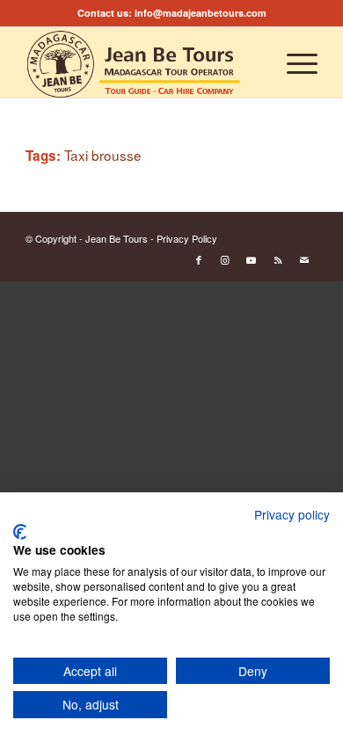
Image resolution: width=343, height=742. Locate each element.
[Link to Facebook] (199, 259)
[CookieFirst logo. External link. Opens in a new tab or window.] (19, 532)
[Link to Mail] (304, 259)
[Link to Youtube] (251, 259)
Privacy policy (292, 514)
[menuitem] (293, 62)
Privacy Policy (187, 238)
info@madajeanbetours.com (200, 12)
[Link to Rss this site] (278, 259)
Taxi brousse (103, 154)
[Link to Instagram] (225, 259)
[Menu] (293, 62)
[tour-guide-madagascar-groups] (142, 62)
